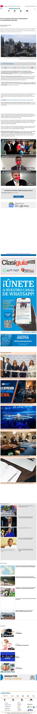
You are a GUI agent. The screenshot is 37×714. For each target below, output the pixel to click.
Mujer (19, 705)
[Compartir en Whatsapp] (23, 67)
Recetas (19, 708)
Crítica (19, 702)
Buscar (6, 703)
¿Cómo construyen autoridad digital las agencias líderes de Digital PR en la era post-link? (16, 482)
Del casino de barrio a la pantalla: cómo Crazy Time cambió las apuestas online (14, 456)
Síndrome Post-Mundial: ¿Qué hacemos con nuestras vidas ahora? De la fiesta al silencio (16, 403)
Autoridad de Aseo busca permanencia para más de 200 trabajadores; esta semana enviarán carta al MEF (26, 588)
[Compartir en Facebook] (5, 67)
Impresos (19, 710)
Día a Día (19, 704)
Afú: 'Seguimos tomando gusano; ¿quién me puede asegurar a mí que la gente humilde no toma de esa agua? (26, 577)
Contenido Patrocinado (6, 352)
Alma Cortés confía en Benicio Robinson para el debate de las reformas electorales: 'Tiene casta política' (25, 550)
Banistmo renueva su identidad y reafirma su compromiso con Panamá (13, 378)
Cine (18, 707)
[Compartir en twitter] (15, 67)
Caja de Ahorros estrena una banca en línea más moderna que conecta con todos (15, 429)
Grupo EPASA (7, 710)
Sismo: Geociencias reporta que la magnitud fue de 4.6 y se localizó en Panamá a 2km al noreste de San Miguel (26, 566)
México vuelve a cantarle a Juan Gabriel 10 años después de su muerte (26, 599)
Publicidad (7, 708)
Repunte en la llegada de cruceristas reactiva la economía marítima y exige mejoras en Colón (24, 611)
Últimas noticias (5, 503)
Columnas (3, 626)
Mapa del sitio (8, 704)
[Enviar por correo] (32, 67)
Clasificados (8, 706)
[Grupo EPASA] (30, 710)
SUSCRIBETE (18, 196)
